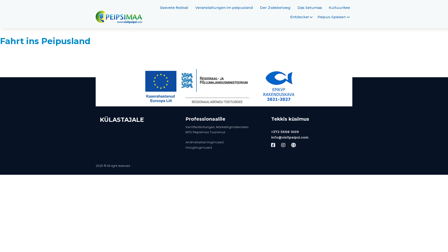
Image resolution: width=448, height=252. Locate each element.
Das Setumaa (310, 7)
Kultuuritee (339, 7)
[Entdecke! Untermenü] (311, 17)
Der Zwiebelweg (275, 7)
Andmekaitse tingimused (205, 142)
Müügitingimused (199, 147)
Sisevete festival (174, 7)
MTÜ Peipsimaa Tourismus (205, 132)
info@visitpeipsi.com (289, 137)
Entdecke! (299, 17)
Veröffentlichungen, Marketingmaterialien (217, 127)
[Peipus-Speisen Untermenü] (348, 17)
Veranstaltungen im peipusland (224, 7)
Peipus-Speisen (332, 17)
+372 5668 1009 (285, 132)
